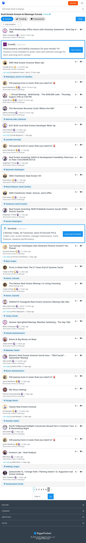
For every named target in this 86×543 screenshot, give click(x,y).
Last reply (6, 72)
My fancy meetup (17, 389)
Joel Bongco (7, 411)
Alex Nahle (7, 432)
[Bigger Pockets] (3, 3)
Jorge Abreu (7, 100)
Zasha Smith (8, 344)
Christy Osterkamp (19, 257)
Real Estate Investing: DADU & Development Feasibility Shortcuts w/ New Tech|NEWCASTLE (41, 158)
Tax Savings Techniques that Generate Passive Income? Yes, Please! (39, 246)
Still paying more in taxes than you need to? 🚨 (32, 83)
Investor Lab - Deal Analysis (22, 452)
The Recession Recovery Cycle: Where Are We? (31, 108)
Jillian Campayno (9, 35)
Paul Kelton (7, 180)
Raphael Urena (18, 72)
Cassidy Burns (8, 67)
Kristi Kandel (8, 130)
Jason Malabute (9, 87)
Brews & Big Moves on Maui (22, 339)
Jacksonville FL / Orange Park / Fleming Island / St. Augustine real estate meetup (41, 472)
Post (80, 19)
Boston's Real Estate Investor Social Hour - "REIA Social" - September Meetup (37, 356)
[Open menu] (82, 3)
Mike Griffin (7, 361)
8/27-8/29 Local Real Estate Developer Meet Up (32, 125)
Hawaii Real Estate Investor (22, 406)
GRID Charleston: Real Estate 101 (25, 175)
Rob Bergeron (17, 135)
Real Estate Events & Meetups (14, 37)
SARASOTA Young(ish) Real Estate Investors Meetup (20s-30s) (39, 301)
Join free (73, 3)
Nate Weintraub (9, 306)
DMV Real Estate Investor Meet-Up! (26, 62)
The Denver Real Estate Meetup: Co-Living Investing (34, 283)
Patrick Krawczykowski (11, 394)
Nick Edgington (18, 311)
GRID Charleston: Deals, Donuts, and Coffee (30, 193)
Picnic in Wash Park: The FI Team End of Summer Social (36, 267)
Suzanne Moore (9, 251)
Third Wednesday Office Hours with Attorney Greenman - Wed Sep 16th (41, 30)
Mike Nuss (7, 457)
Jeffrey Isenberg (9, 113)
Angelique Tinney (9, 163)
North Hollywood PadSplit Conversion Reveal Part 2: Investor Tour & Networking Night (41, 427)
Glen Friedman (8, 477)
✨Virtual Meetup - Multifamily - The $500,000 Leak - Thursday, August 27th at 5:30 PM (40, 95)
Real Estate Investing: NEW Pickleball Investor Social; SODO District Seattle (38, 210)
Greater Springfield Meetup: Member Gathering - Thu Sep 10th (39, 322)
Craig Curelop (8, 272)
